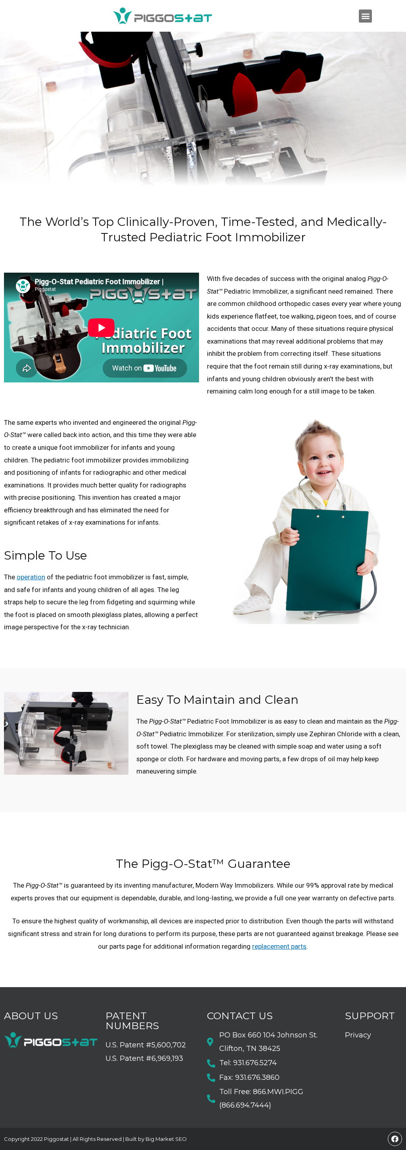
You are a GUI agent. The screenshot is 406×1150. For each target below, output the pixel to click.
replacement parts (279, 946)
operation (31, 577)
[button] (365, 16)
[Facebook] (395, 1139)
